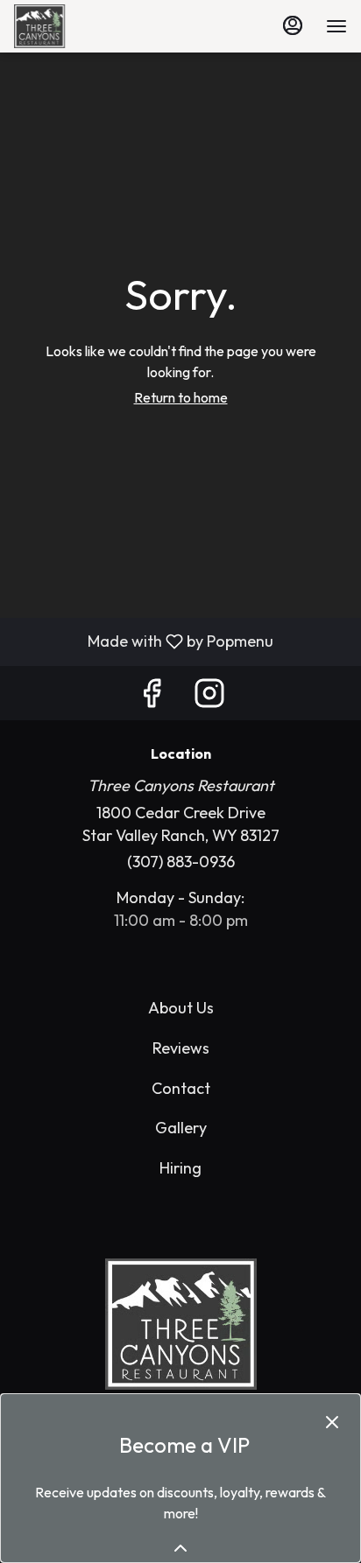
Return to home (181, 397)
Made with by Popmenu (143, 641)
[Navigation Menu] (336, 26)
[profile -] (292, 25)
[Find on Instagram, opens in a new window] (209, 697)
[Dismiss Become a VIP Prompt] (332, 1422)
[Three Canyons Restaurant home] (58, 26)
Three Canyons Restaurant (180, 1324)
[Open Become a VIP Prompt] (180, 1548)
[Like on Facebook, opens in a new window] (151, 697)
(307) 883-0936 (181, 862)
